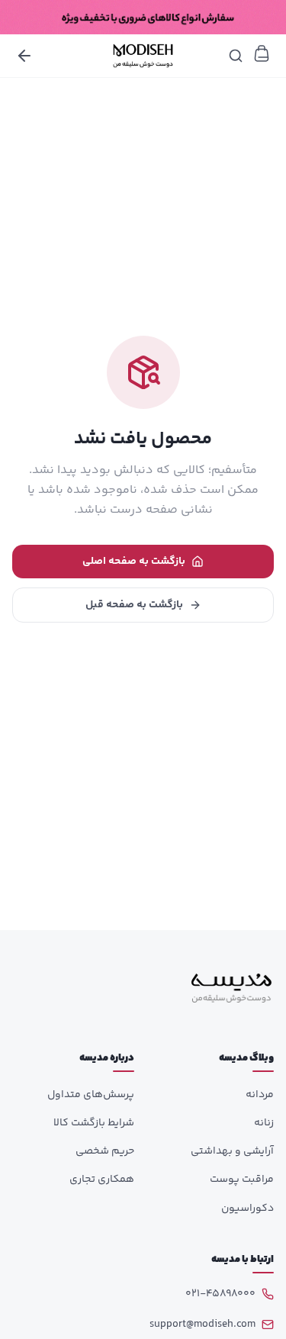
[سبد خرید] (261, 53)
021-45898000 (220, 1294)
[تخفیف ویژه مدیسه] (143, 17)
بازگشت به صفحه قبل (134, 605)
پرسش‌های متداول (90, 1094)
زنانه (264, 1123)
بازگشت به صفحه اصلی (133, 561)
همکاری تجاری (101, 1179)
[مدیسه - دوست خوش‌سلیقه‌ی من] (142, 55)
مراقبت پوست (242, 1179)
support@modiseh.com (202, 1324)
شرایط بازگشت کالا (93, 1123)
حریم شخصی (105, 1151)
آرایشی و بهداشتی (232, 1151)
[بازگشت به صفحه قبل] (24, 55)
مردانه (260, 1094)
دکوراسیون (247, 1208)
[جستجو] (235, 55)
